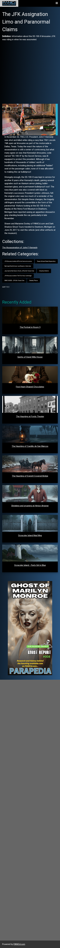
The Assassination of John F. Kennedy (19, 247)
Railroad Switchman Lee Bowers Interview (17, 266)
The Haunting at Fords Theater (30, 416)
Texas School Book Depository (46, 261)
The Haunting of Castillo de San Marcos (30, 446)
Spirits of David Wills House (30, 357)
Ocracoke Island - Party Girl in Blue (30, 565)
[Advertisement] (30, 71)
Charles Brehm (44, 271)
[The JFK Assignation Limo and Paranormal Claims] (30, 119)
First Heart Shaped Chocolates (30, 386)
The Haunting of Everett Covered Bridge (30, 476)
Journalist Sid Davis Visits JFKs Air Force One (19, 271)
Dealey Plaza (33, 280)
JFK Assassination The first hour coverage (18, 275)
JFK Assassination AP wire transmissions (18, 261)
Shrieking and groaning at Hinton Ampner (30, 505)
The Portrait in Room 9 (30, 327)
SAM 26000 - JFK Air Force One (14, 280)
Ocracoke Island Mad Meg (30, 535)
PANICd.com (19, 944)
